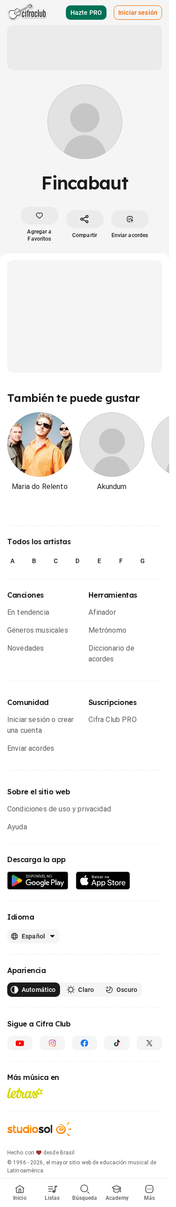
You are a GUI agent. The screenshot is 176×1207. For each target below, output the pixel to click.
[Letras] (25, 1093)
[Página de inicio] (27, 12)
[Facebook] (84, 1043)
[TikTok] (117, 1043)
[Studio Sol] (39, 1129)
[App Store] (103, 881)
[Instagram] (52, 1043)
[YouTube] (19, 1043)
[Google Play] (38, 881)
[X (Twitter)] (149, 1043)
